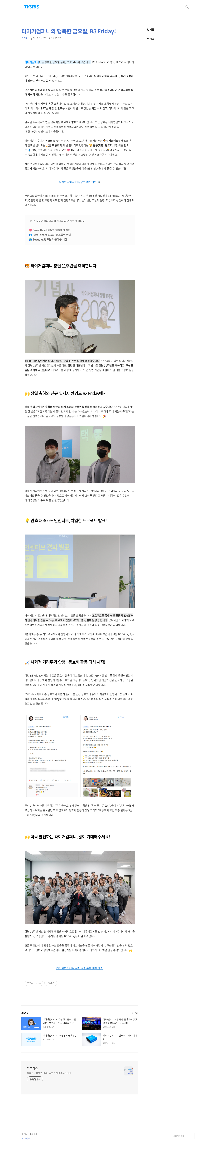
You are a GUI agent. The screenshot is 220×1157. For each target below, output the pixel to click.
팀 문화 (24, 38)
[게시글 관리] (40, 983)
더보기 (134, 1013)
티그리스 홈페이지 (29, 1134)
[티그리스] (31, 7)
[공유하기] (36, 983)
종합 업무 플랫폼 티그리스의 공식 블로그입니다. (49, 1072)
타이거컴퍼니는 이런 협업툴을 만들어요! (79, 968)
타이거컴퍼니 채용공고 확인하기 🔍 (80, 182)
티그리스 (32, 1068)
